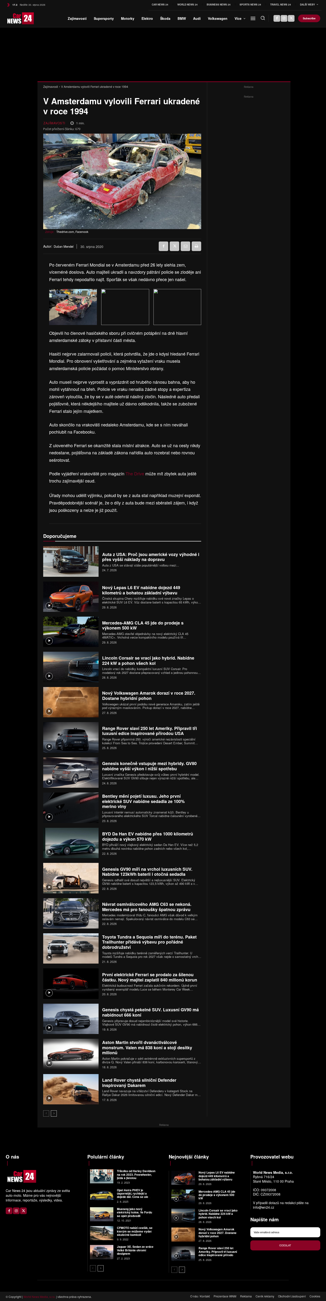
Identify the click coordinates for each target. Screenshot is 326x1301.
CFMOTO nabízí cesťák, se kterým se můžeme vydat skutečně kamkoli (134, 1231)
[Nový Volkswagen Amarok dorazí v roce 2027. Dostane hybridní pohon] (71, 702)
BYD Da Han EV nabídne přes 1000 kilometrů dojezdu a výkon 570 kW (147, 836)
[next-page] (54, 1113)
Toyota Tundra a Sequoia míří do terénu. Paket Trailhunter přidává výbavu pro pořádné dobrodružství (149, 942)
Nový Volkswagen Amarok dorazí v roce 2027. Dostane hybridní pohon (148, 695)
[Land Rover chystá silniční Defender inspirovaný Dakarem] (71, 1089)
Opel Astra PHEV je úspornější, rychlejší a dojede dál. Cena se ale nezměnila (132, 1195)
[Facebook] (276, 18)
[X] (291, 18)
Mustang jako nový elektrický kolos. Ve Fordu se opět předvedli (134, 1212)
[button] (262, 18)
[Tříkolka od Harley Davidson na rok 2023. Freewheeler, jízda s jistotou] (102, 1176)
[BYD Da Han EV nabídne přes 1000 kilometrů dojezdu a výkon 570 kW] (71, 843)
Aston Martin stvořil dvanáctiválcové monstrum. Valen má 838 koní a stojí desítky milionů (147, 1047)
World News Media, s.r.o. (39, 1297)
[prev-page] (46, 1113)
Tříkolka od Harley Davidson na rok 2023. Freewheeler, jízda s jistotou (136, 1174)
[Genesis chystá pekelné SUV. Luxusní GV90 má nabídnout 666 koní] (71, 1019)
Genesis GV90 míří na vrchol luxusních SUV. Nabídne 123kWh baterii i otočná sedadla (147, 871)
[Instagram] (284, 18)
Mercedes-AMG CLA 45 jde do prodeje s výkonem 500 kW (143, 625)
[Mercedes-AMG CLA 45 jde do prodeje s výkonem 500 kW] (71, 632)
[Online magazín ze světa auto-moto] (13, 18)
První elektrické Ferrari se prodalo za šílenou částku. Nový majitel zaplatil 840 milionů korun (149, 977)
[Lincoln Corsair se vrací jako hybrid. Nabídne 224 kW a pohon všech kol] (71, 667)
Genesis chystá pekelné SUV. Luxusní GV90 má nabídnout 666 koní (150, 1012)
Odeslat (285, 1245)
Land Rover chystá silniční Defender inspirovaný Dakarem (139, 1082)
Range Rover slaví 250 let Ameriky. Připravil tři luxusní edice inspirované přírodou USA (149, 731)
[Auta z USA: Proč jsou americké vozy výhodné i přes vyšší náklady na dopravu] (71, 561)
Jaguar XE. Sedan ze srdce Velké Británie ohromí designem (135, 1250)
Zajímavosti (50, 86)
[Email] (185, 246)
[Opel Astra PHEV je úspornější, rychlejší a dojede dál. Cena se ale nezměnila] (102, 1195)
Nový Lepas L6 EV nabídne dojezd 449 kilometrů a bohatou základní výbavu (141, 590)
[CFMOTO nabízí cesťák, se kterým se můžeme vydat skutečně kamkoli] (102, 1233)
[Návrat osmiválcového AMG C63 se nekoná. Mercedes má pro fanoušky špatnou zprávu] (71, 913)
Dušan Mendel (64, 246)
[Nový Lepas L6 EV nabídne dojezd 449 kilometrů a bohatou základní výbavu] (71, 597)
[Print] (196, 246)
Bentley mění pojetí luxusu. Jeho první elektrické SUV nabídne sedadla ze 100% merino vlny (143, 801)
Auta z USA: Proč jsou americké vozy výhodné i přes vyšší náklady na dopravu (150, 557)
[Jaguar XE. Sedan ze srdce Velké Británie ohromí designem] (102, 1252)
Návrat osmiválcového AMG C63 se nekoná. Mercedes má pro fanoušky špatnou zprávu (146, 907)
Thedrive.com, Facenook (72, 232)
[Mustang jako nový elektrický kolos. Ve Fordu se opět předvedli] (102, 1214)
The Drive (135, 473)
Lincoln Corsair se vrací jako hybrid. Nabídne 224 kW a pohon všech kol (148, 660)
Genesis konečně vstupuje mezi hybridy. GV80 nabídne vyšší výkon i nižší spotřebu (149, 766)
